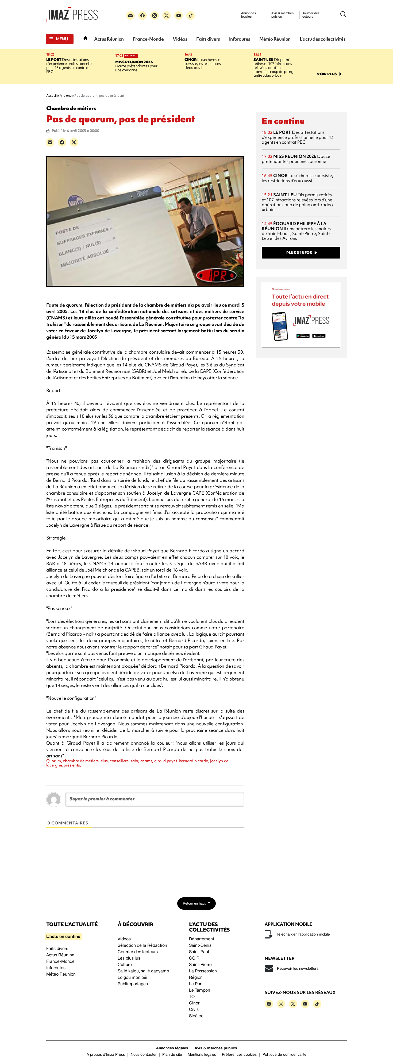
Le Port (196, 984)
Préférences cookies (239, 1055)
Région (196, 978)
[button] (60, 39)
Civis (194, 1010)
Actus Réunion (109, 39)
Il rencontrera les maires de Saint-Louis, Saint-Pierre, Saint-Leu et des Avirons (296, 231)
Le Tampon (199, 990)
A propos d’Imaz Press (106, 1055)
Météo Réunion (275, 39)
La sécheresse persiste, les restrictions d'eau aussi (202, 63)
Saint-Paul (199, 952)
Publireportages (133, 984)
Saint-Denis (200, 946)
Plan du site (172, 1055)
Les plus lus (129, 958)
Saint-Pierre (200, 965)
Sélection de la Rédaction (142, 946)
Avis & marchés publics (282, 15)
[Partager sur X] (74, 142)
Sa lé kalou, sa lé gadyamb (143, 971)
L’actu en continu (63, 937)
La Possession (203, 971)
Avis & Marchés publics (216, 1048)
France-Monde (148, 39)
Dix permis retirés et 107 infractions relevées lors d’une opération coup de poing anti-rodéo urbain (273, 67)
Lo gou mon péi (132, 978)
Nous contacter (144, 1055)
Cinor (194, 1003)
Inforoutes (239, 39)
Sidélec (196, 1016)
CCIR (194, 958)
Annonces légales (248, 15)
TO (192, 997)
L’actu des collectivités (322, 39)
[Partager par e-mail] (50, 142)
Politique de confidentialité (284, 1055)
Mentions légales (202, 1055)
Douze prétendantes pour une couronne (136, 66)
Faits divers (208, 39)
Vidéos (180, 39)
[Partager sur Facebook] (62, 142)
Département (201, 939)
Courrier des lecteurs (310, 15)
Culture (125, 965)
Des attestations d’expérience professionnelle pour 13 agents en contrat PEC (69, 65)
